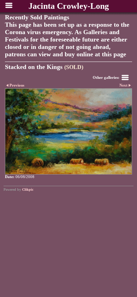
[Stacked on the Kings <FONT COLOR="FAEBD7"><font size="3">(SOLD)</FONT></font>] (68, 131)
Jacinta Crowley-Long (68, 6)
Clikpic (27, 189)
